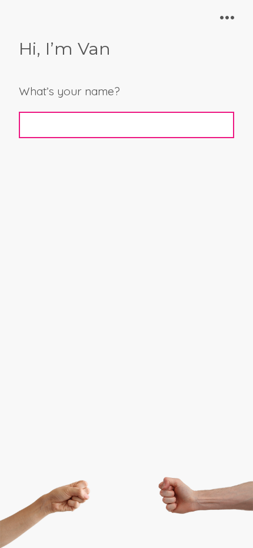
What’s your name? (69, 91)
